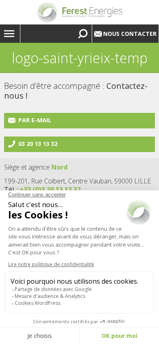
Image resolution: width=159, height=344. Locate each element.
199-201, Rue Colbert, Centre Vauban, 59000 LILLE (77, 180)
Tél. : (42, 189)
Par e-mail (34, 120)
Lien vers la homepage (79, 12)
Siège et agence (36, 167)
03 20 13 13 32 (37, 144)
